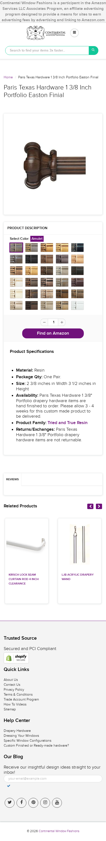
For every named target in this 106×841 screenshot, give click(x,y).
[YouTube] (57, 803)
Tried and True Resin (68, 423)
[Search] (93, 50)
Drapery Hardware (17, 731)
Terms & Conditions (18, 694)
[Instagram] (45, 803)
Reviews (12, 479)
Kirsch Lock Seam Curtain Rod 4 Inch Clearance (24, 579)
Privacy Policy (14, 689)
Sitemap (10, 709)
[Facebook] (21, 803)
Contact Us (12, 685)
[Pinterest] (33, 803)
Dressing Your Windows (21, 736)
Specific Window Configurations (27, 740)
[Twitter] (10, 803)
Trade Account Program (21, 699)
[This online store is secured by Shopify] (16, 657)
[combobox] (47, 50)
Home (8, 77)
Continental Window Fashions (59, 831)
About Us (11, 680)
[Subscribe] (9, 785)
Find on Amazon (53, 333)
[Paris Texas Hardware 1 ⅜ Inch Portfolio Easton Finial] (53, 164)
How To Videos (15, 704)
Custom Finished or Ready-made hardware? (36, 745)
